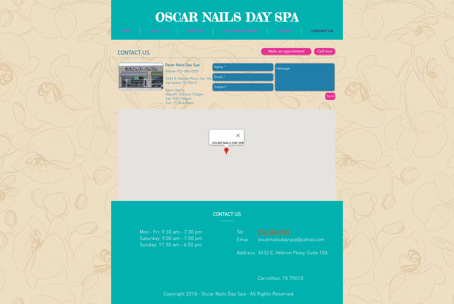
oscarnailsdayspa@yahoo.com (291, 240)
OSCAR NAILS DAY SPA (226, 17)
